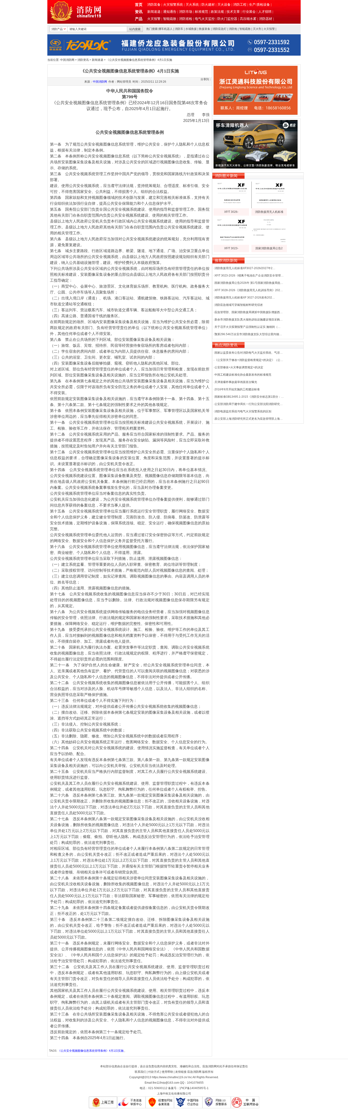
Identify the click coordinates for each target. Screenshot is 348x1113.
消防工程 (239, 4)
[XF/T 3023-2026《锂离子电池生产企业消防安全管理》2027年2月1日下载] (231, 243)
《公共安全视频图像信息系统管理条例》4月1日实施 (91, 1050)
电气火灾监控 (205, 19)
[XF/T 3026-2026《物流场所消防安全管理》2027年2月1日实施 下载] (231, 207)
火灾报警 (154, 19)
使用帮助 (167, 1071)
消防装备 (154, 4)
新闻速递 (154, 11)
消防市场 (185, 11)
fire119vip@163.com (166, 1082)
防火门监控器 (227, 19)
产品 (139, 19)
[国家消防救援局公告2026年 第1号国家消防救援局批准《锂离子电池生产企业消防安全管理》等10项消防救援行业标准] (269, 243)
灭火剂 (257, 29)
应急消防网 (194, 1071)
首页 (139, 5)
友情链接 (181, 1071)
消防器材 (265, 19)
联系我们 (140, 1071)
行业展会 (249, 11)
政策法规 (217, 11)
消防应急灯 (219, 29)
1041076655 (195, 1082)
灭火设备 (224, 4)
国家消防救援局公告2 (269, 248)
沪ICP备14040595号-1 (194, 1088)
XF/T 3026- (231, 212)
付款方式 (154, 1071)
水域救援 (191, 29)
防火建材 (208, 4)
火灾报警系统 (173, 4)
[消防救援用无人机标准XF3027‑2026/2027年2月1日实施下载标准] (269, 207)
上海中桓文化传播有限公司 (174, 1093)
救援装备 (204, 29)
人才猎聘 (265, 11)
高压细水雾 (248, 19)
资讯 (139, 12)
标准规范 (201, 11)
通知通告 (169, 11)
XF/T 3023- (231, 248)
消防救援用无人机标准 (269, 212)
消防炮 (233, 29)
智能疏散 (169, 19)
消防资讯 (83, 60)
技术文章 (233, 11)
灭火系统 (192, 4)
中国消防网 (67, 60)
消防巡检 (185, 19)
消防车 (179, 29)
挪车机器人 (165, 29)
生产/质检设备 (259, 4)
